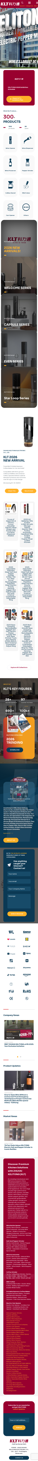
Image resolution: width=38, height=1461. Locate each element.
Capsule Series (22, 1375)
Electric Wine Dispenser (14, 1319)
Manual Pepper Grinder (14, 1313)
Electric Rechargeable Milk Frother (17, 1330)
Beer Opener (21, 1342)
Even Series (26, 1369)
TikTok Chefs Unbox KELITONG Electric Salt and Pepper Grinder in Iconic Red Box (18, 1147)
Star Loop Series (11, 1352)
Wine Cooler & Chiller (13, 1336)
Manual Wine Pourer (13, 1317)
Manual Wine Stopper (13, 1338)
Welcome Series (24, 1350)
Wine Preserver (11, 1342)
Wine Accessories (12, 1350)
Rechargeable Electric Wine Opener (18, 1354)
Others (22, 1328)
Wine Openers (11, 1346)
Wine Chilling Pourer (23, 1346)
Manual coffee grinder (13, 1361)
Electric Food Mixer (12, 1371)
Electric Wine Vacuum (13, 1340)
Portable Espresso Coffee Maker (17, 1356)
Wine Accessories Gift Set (14, 1348)
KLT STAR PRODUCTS (12, 1363)
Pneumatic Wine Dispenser (15, 1358)
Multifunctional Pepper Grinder (16, 1360)
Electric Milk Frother (12, 1334)
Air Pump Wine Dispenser (14, 1385)
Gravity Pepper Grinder (13, 1369)
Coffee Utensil (24, 1334)
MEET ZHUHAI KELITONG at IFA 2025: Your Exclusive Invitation (19, 1045)
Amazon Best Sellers (13, 1328)
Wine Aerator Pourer (13, 1321)
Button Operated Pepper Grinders (17, 1377)
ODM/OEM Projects (12, 1323)
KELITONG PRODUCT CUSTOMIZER (17, 1367)
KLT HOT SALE (10, 1365)
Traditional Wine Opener (14, 1344)
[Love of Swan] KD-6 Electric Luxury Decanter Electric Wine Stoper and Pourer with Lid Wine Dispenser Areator (10, 527)
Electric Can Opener (13, 1327)
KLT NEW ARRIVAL (25, 1363)
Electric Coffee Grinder (13, 1373)
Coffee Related (11, 1375)
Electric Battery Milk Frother (15, 1332)
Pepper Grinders (11, 1315)
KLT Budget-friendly (21, 1365)
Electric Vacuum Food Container (17, 1325)
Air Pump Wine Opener (13, 1383)
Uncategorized (11, 1391)
